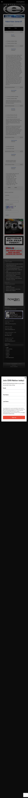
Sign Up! (14, 417)
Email (4, 388)
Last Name (5, 401)
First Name (6, 394)
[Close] (25, 378)
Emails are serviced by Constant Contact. (14, 413)
